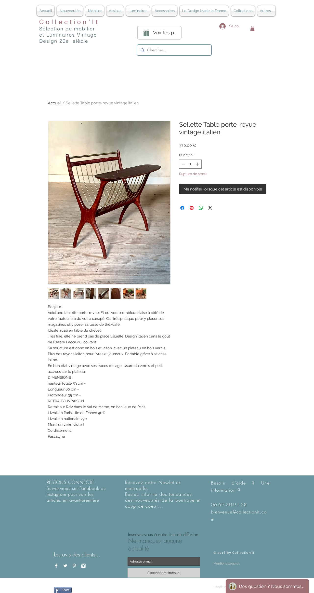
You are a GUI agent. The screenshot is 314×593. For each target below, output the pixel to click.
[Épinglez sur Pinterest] (192, 208)
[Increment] (198, 164)
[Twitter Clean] (65, 566)
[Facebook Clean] (56, 566)
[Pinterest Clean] (74, 566)
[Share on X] (210, 208)
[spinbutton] (190, 164)
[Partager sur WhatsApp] (201, 208)
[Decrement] (183, 164)
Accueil (54, 103)
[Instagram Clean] (83, 566)
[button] (252, 28)
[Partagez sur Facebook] (182, 208)
